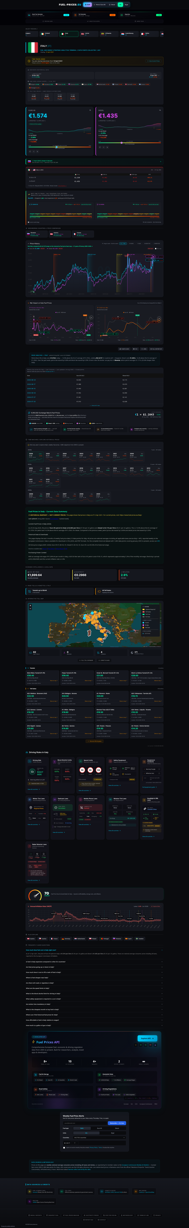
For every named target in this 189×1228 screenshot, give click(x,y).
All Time (123, 243)
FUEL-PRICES (70, 4)
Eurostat (35, 1192)
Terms (100, 1147)
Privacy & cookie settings (8, 1226)
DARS (112, 1192)
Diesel (117, 1128)
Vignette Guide (105, 660)
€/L (120, 4)
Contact (103, 1220)
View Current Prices (154, 61)
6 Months (147, 243)
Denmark (131, 84)
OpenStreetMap (149, 1192)
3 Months (157, 243)
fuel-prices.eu (33, 1224)
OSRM (34, 1202)
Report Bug (89, 1220)
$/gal (126, 4)
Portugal (35, 88)
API (158, 541)
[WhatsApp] (33, 151)
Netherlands (104, 84)
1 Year (139, 243)
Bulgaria (35, 84)
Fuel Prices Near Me (72, 1215)
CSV (136, 349)
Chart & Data (125, 349)
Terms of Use (144, 1215)
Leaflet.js (141, 1192)
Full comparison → (62, 185)
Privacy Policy (94, 1147)
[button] (73, 616)
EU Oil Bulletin (54, 519)
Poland (61, 84)
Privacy (158, 1215)
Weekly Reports (36, 1215)
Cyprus (87, 84)
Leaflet (146, 646)
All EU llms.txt (60, 549)
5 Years (131, 243)
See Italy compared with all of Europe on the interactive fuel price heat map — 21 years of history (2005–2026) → (60, 246)
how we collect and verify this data (79, 1169)
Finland (118, 84)
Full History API (157, 349)
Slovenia (74, 84)
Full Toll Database (87, 660)
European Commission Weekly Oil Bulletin (135, 1165)
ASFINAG (107, 1192)
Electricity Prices (92, 1215)
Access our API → (50, 371)
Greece (145, 84)
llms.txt (45, 549)
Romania (48, 84)
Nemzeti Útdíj (118, 1192)
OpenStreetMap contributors (155, 646)
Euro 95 (99, 1128)
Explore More (156, 906)
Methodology (128, 1215)
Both (82, 1128)
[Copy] (30, 151)
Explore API (147, 1038)
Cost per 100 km (110, 1215)
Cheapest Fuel (53, 1215)
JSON (144, 349)
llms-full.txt (51, 549)
